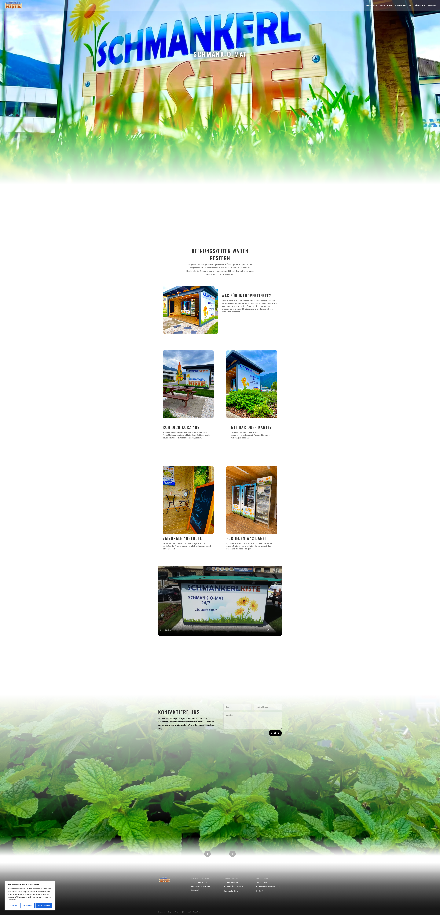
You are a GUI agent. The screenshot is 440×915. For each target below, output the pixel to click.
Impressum (262, 882)
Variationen (386, 6)
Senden (275, 733)
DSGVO (259, 891)
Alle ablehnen (27, 905)
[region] (30, 895)
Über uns (420, 6)
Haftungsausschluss (268, 886)
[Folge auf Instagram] (232, 854)
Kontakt (432, 6)
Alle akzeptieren (44, 905)
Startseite (371, 6)
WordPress (197, 912)
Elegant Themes (175, 912)
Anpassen (13, 905)
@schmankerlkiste (230, 891)
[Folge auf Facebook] (207, 854)
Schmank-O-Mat (403, 6)
